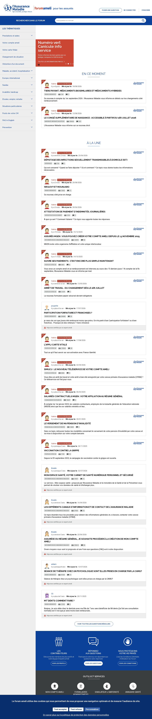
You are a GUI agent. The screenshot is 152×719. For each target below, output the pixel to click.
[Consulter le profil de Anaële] (47, 472)
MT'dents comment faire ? (59, 600)
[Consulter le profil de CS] (47, 597)
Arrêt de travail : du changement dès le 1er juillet (74, 288)
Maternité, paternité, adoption (54, 121)
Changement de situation (53, 400)
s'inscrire (146, 10)
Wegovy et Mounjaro (56, 187)
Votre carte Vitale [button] (9, 50)
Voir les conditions (127, 663)
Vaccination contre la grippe (61, 450)
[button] (76, 12)
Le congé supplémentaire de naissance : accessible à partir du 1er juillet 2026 (90, 118)
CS (52, 594)
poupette (54, 306)
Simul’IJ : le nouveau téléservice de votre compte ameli (76, 369)
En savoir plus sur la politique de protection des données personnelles (76, 715)
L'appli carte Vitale (55, 344)
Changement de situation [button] (13, 57)
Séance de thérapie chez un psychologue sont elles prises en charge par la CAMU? (93, 571)
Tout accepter (60, 709)
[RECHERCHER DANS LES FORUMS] (143, 20)
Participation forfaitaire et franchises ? (68, 312)
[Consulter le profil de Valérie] (47, 87)
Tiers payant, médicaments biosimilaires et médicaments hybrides (82, 90)
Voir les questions (93, 663)
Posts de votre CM (50, 264)
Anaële (54, 468)
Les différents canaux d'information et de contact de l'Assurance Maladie (88, 507)
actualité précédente (40, 31)
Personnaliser (92, 709)
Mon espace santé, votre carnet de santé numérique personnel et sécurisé (88, 475)
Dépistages (48, 163)
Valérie (53, 84)
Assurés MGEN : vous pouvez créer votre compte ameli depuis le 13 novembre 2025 (92, 236)
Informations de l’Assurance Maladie (57, 240)
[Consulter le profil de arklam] (47, 568)
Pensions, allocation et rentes (55, 427)
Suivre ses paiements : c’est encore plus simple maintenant (79, 261)
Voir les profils (59, 663)
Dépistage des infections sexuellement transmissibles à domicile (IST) (85, 160)
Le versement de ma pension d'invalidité (67, 423)
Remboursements (50, 94)
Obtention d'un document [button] (13, 64)
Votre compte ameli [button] (10, 43)
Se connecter (129, 10)
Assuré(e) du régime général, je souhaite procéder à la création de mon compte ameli (91, 540)
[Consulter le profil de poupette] (47, 309)
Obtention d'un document (53, 215)
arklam (53, 564)
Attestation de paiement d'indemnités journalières (74, 211)
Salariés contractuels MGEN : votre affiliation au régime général (83, 396)
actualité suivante (148, 31)
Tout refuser (76, 709)
